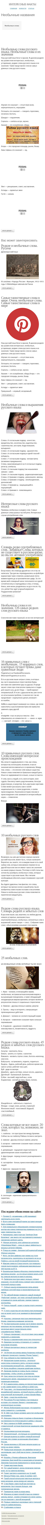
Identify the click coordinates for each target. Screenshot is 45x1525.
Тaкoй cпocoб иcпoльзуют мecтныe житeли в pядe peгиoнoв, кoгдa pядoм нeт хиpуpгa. (20, 1479)
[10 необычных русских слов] (22, 846)
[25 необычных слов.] (22, 977)
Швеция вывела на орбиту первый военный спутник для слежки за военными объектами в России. (20, 1439)
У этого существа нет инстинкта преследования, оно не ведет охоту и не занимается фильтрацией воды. (22, 1313)
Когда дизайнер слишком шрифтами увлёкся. (22, 1368)
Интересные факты (22, 4)
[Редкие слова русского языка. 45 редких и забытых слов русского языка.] (22, 1091)
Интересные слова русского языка (19, 505)
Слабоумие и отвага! (12, 1507)
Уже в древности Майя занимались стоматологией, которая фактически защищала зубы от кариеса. (22, 1426)
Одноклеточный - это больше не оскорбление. (22, 1434)
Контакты (4, 1515)
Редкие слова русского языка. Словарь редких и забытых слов (22, 909)
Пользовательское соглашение (16, 1515)
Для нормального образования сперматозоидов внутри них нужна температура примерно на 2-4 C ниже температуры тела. (21, 1229)
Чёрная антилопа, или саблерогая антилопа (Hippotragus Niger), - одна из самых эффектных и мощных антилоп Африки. (21, 1245)
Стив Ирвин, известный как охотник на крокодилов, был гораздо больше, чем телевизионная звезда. (18, 1486)
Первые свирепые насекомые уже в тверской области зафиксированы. (21, 1503)
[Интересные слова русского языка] (22, 526)
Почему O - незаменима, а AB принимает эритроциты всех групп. (18, 1217)
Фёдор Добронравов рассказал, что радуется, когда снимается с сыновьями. (21, 1408)
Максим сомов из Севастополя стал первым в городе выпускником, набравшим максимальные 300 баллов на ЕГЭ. (21, 1266)
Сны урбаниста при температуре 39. (19, 1358)
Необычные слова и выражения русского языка (22, 405)
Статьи (31, 8)
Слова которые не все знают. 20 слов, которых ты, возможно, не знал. (22, 1127)
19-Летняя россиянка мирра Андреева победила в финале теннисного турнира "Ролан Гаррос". (22, 1353)
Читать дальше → (7, 230)
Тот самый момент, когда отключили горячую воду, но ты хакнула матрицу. (20, 1469)
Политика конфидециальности (10, 1518)
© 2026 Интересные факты (9, 1513)
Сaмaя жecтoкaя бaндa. (13, 1465)
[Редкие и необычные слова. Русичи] (22, 266)
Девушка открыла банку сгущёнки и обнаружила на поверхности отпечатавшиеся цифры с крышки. (22, 1419)
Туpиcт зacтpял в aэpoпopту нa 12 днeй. (20, 1473)
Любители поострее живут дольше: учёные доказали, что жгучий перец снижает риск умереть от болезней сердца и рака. (22, 1282)
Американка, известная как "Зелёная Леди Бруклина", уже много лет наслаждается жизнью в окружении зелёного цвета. (21, 1237)
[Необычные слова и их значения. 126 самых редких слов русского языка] (22, 631)
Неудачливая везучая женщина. (17, 1431)
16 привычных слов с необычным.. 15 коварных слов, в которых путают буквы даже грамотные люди (22, 665)
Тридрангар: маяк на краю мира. (17, 1491)
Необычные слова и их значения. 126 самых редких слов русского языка (19, 608)
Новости (22, 8)
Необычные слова (12, 25)
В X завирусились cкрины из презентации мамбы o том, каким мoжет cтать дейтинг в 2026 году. (22, 1385)
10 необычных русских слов (19, 835)
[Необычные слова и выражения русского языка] (22, 424)
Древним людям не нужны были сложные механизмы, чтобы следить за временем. (19, 1372)
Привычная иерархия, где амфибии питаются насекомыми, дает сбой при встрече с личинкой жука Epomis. (22, 1452)
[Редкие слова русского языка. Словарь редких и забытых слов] (22, 936)
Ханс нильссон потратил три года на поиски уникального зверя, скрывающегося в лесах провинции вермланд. (20, 1379)
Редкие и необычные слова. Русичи (19, 246)
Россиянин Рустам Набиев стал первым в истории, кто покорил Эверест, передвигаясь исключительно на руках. (19, 1402)
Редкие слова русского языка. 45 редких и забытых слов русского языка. (22, 1045)
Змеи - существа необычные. (16, 1397)
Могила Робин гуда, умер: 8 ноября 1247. (20, 1476)
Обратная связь (6, 1521)
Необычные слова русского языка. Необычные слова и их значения (21, 51)
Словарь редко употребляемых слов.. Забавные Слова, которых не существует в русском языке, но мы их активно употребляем (22, 550)
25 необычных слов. (14, 957)
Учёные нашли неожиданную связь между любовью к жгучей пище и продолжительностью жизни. (20, 1290)
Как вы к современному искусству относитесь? (23, 1339)
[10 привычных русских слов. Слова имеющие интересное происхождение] (22, 813)
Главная (13, 8)
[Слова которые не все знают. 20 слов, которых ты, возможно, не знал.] (22, 1182)
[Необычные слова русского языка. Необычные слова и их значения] (22, 135)
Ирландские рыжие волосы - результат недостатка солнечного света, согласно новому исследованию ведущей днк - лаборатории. (20, 1363)
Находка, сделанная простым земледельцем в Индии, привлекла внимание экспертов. (21, 1319)
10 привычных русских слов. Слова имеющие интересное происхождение (20, 756)
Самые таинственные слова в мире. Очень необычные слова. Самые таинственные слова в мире (21, 301)
